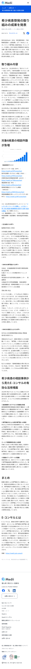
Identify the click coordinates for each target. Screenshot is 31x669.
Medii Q (4, 614)
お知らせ (11, 8)
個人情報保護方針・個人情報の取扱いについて (15, 645)
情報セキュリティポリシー (9, 651)
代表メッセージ (5, 610)
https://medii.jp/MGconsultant (11, 185)
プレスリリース (13, 33)
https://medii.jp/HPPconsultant (12, 171)
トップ (4, 8)
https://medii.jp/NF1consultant (16, 196)
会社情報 (4, 608)
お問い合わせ (6, 638)
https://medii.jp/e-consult (14, 553)
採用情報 (4, 624)
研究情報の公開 (7, 635)
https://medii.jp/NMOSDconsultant (13, 192)
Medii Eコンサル (7, 617)
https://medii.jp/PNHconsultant (12, 176)
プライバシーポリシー (8, 648)
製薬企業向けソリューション (11, 620)
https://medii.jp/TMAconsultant (12, 180)
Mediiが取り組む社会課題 (8, 606)
